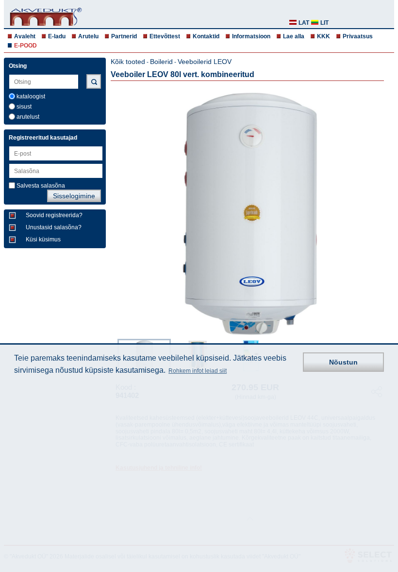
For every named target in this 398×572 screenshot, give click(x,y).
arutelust (28, 116)
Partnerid (124, 36)
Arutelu (88, 36)
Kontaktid (206, 36)
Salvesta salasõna (41, 185)
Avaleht (24, 36)
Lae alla (293, 36)
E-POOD (25, 45)
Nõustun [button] (343, 362)
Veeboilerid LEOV (205, 61)
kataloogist (31, 96)
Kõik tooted (128, 61)
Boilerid (161, 61)
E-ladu (57, 36)
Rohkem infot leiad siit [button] (197, 370)
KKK (323, 36)
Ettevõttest (164, 36)
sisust (24, 106)
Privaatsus (358, 36)
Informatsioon (251, 36)
